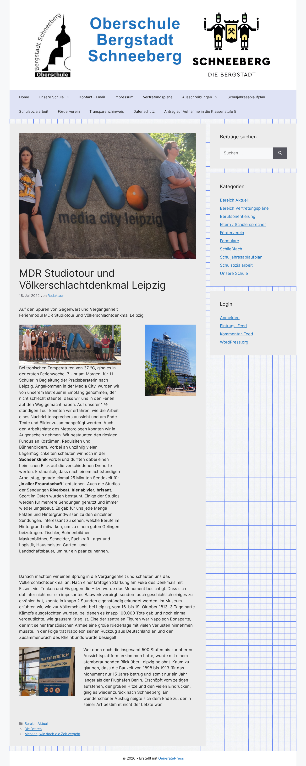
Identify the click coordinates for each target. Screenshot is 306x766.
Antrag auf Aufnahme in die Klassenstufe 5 (200, 111)
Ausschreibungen (197, 97)
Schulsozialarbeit (33, 111)
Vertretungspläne (158, 97)
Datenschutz (144, 111)
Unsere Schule (51, 97)
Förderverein (69, 111)
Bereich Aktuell (36, 723)
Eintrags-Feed (233, 325)
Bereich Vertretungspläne (244, 208)
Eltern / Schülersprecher (243, 224)
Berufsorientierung (237, 216)
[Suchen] (280, 153)
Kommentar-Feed (236, 334)
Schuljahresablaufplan (246, 97)
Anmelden (230, 317)
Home (24, 97)
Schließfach (231, 249)
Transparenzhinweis (106, 111)
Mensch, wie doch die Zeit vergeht (52, 734)
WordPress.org (234, 342)
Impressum (124, 97)
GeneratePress (171, 758)
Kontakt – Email (92, 97)
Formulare (229, 240)
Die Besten (33, 729)
